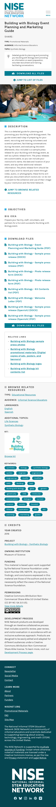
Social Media (11, 675)
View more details (14, 606)
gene (32, 488)
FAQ (6, 715)
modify (25, 478)
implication (23, 509)
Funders (9, 699)
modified (37, 478)
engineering (11, 478)
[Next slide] (51, 103)
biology (24, 468)
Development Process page (19, 652)
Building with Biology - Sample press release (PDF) (29, 264)
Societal (34, 504)
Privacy (13, 757)
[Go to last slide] (4, 103)
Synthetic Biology (14, 425)
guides (38, 515)
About (8, 691)
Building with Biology (15, 488)
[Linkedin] (30, 798)
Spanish (9, 412)
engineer (22, 473)
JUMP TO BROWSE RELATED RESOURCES (23, 191)
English (9, 408)
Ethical (10, 509)
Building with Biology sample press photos (27, 343)
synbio (9, 473)
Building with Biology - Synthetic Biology (26, 544)
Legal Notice (39, 757)
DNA (24, 494)
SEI (35, 509)
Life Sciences (11, 421)
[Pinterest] (35, 798)
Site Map (9, 719)
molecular (36, 494)
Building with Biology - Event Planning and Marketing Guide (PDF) (29, 246)
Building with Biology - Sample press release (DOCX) (29, 255)
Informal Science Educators (32, 400)
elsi (44, 509)
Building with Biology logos (26, 363)
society (22, 504)
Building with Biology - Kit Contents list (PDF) (28, 291)
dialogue (27, 499)
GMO (9, 483)
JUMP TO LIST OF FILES (29, 80)
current (40, 499)
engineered (36, 473)
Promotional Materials (16, 710)
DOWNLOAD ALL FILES (30, 73)
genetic (43, 488)
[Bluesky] (20, 798)
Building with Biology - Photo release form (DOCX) (29, 273)
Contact (9, 680)
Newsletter (10, 671)
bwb (31, 483)
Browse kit (10, 456)
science (10, 504)
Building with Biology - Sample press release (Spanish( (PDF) (29, 317)
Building (20, 483)
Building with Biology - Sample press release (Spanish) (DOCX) (29, 308)
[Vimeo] (40, 798)
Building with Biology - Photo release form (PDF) (29, 282)
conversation (12, 499)
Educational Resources (24, 394)
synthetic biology (40, 468)
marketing (24, 515)
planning (10, 515)
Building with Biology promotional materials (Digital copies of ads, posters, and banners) (28, 354)
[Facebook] (15, 798)
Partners (9, 695)
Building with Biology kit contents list (24, 370)
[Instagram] (25, 798)
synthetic (11, 468)
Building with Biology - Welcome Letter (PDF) (26, 300)
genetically (11, 494)
